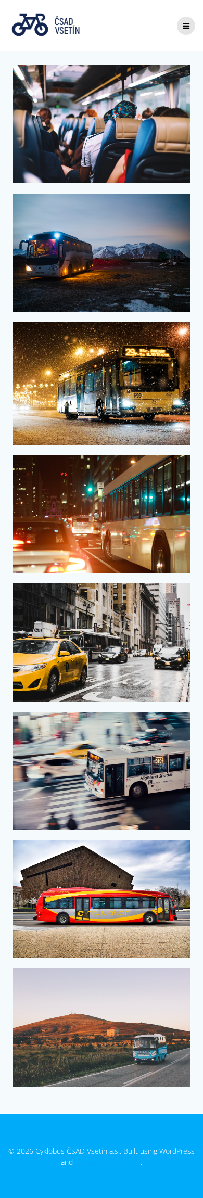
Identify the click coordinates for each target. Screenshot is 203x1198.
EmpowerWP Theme (108, 1162)
